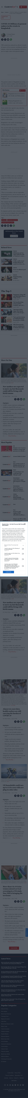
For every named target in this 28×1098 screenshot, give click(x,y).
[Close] (25, 524)
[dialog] (14, 549)
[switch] (22, 549)
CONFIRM (8, 572)
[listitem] (14, 545)
